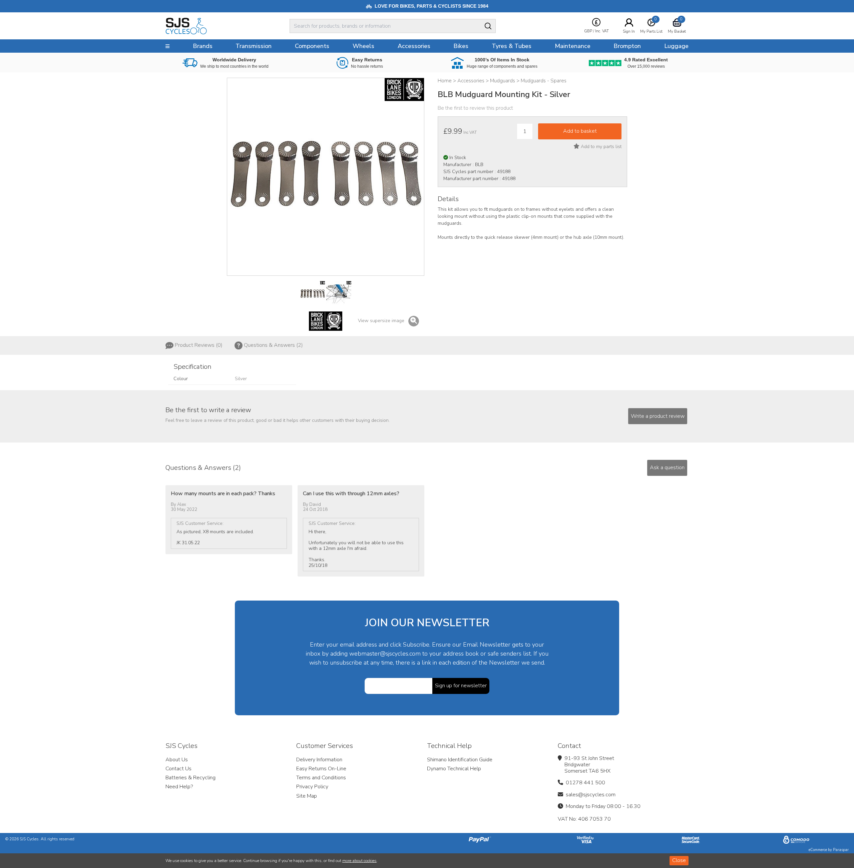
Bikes (460, 46)
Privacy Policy (312, 786)
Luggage (676, 46)
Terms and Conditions (321, 777)
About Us (176, 759)
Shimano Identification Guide (459, 759)
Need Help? (179, 786)
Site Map (306, 796)
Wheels (363, 46)
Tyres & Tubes (511, 46)
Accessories (414, 46)
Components (312, 46)
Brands (202, 46)
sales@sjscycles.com (590, 794)
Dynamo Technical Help (454, 768)
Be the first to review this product (475, 108)
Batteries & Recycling (190, 777)
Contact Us (178, 768)
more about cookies (359, 860)
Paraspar (841, 849)
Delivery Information (319, 759)
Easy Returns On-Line (321, 768)
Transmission (254, 46)
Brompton (627, 46)
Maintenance (572, 46)
